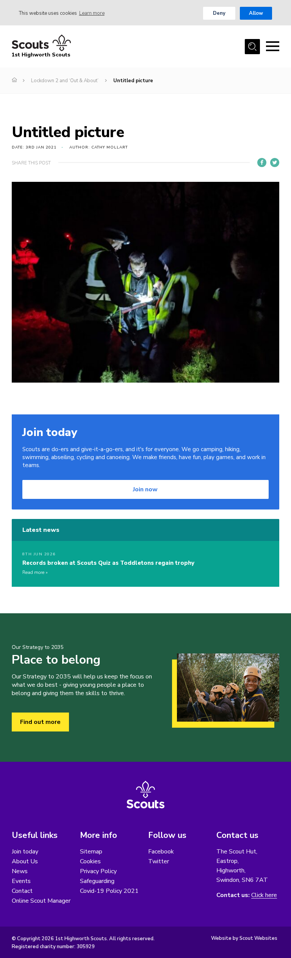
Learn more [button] (92, 13)
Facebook (161, 851)
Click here (264, 895)
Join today (25, 851)
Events (21, 881)
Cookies (90, 861)
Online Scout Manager (41, 901)
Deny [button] (219, 13)
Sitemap (91, 851)
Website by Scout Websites (244, 938)
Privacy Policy (98, 871)
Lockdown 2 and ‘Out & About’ (65, 80)
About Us (25, 861)
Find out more (40, 722)
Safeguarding (97, 881)
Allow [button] (256, 13)
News (20, 871)
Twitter (158, 861)
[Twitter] (274, 162)
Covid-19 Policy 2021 (109, 891)
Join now (145, 489)
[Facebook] (261, 162)
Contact (22, 891)
